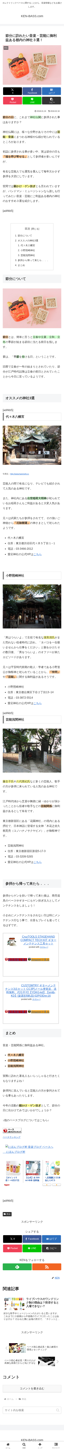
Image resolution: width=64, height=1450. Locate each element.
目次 (27, 228)
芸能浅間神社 (28, 255)
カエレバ (44, 947)
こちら (37, 554)
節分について (25, 235)
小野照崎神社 (28, 250)
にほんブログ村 (14, 1151)
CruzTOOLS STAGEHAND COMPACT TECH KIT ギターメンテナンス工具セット (38, 940)
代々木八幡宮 (28, 245)
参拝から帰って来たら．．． (33, 260)
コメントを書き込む (32, 1388)
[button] (51, 100)
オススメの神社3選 (28, 240)
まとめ (21, 265)
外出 (8, 1214)
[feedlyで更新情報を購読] (17, 1266)
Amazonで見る (40, 959)
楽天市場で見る (17, 959)
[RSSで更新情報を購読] (46, 1266)
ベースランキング (11, 1137)
